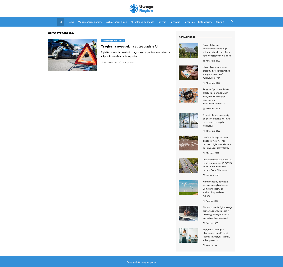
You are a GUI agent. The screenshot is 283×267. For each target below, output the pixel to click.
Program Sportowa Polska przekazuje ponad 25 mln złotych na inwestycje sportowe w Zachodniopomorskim (216, 96)
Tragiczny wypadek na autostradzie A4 (130, 46)
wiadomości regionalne (113, 41)
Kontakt (220, 21)
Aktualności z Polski (116, 21)
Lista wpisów (205, 21)
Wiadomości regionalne (90, 21)
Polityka (162, 21)
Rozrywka (175, 21)
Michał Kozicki (110, 62)
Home (71, 21)
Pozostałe (189, 21)
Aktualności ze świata (142, 21)
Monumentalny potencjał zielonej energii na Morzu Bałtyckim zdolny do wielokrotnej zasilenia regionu (215, 188)
